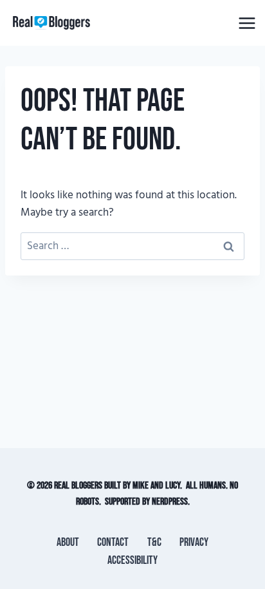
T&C (154, 542)
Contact (113, 542)
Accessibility (132, 560)
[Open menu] (247, 23)
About (68, 542)
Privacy (193, 542)
